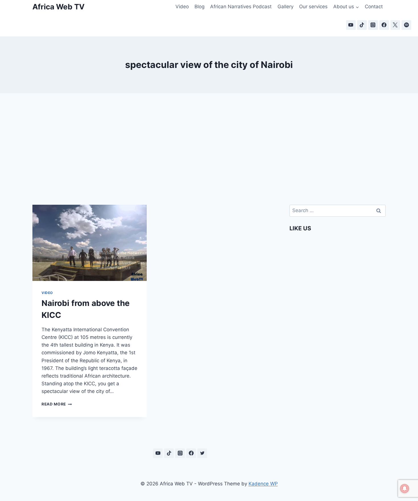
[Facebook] (384, 25)
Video (182, 6)
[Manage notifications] (404, 488)
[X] (395, 25)
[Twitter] (202, 453)
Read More (57, 404)
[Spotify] (406, 25)
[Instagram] (373, 25)
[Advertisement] (209, 142)
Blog (199, 6)
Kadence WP (263, 483)
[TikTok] (362, 25)
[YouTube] (351, 25)
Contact (374, 6)
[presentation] (89, 243)
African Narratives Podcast (241, 6)
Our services (313, 6)
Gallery (285, 6)
